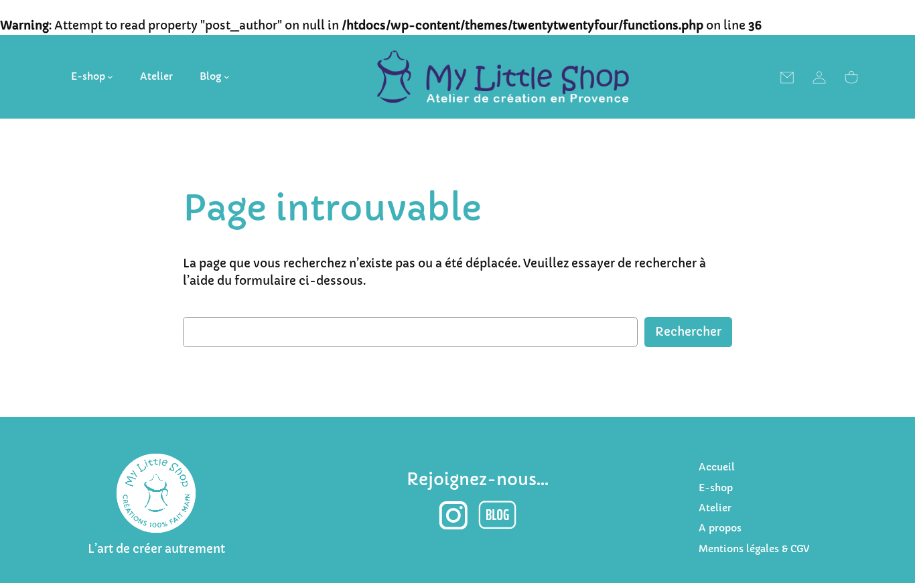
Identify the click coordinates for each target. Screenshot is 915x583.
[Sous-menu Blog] (227, 77)
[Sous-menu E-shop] (110, 77)
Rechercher (688, 332)
